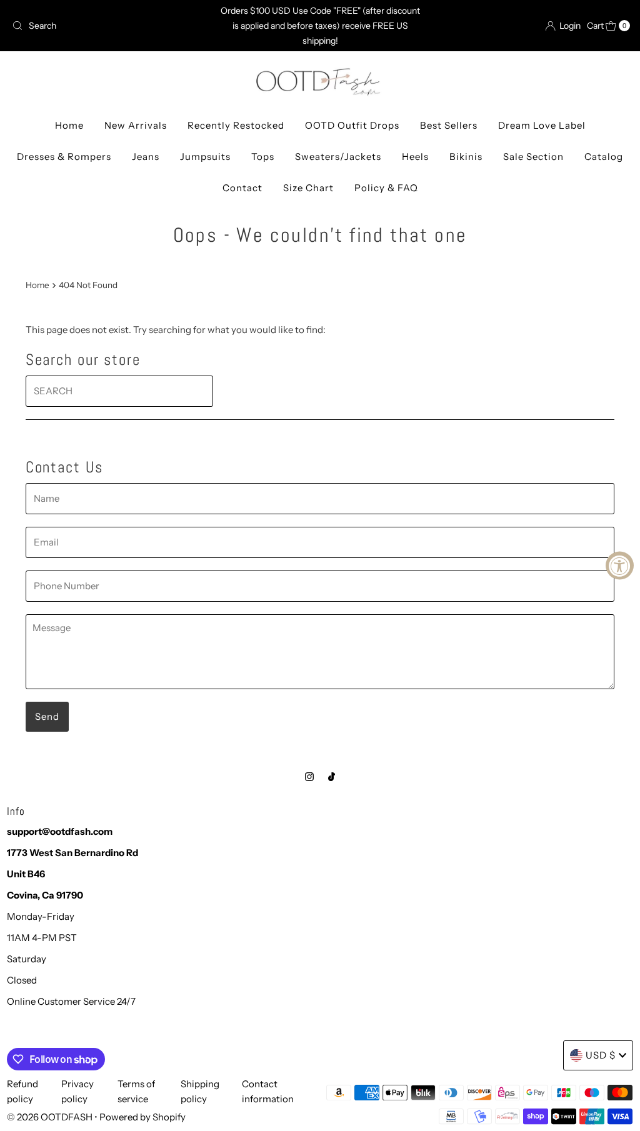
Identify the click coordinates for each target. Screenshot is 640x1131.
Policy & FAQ (386, 188)
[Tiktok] (331, 776)
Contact (242, 188)
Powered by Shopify (142, 1117)
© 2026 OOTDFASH (49, 1117)
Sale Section (533, 156)
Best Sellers (449, 125)
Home (69, 125)
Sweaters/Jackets (338, 156)
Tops (262, 156)
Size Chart (308, 188)
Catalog (603, 156)
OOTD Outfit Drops (352, 125)
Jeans (145, 156)
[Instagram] (309, 776)
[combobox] (108, 25)
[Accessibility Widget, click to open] (620, 566)
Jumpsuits (205, 156)
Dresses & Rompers (64, 156)
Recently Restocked (236, 125)
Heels (415, 156)
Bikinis (465, 156)
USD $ (601, 1055)
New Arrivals (135, 125)
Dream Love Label (542, 125)
